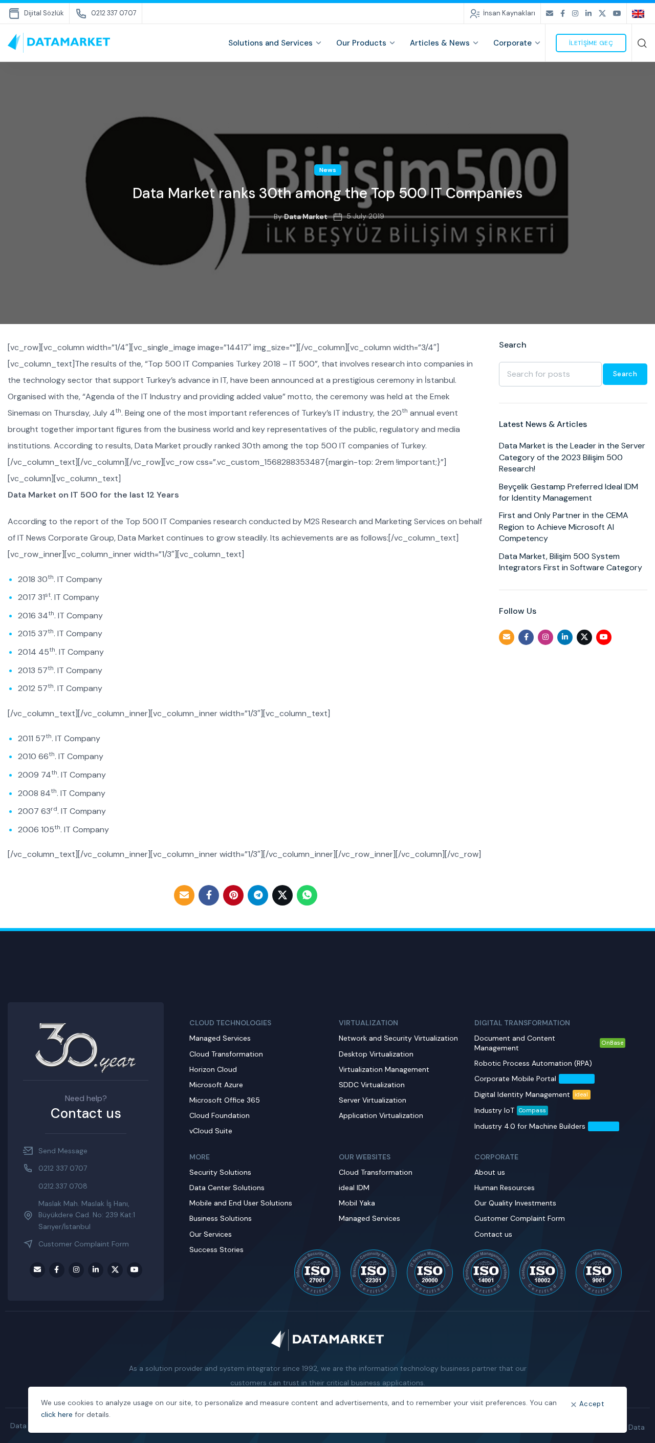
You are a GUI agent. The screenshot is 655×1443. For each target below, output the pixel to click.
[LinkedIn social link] (588, 13)
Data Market (306, 216)
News (327, 170)
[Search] (642, 43)
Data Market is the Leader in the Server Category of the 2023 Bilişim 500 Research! (572, 457)
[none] (639, 13)
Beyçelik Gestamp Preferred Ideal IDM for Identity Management (568, 492)
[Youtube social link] (617, 13)
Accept (591, 1403)
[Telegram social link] (258, 895)
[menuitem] (639, 13)
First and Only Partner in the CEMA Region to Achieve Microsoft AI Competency (563, 527)
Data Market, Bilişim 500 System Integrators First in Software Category (570, 562)
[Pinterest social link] (233, 895)
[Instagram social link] (575, 13)
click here (57, 1414)
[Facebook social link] (563, 13)
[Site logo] (59, 42)
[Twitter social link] (602, 13)
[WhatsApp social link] (307, 895)
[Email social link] (549, 13)
